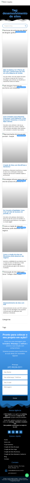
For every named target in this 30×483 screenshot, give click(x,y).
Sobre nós (7, 442)
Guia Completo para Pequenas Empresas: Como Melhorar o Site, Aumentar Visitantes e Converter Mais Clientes (14, 119)
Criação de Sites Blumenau (12, 452)
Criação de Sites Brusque (11, 447)
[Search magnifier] (26, 26)
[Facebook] (9, 432)
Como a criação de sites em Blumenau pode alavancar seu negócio (13, 256)
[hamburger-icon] (19, 2)
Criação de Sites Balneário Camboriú (15, 454)
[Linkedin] (16, 432)
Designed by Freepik (15, 480)
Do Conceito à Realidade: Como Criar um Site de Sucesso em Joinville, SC (14, 211)
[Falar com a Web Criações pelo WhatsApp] (27, 475)
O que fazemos (8, 444)
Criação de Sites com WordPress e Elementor (15, 166)
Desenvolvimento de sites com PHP (13, 303)
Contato (6, 459)
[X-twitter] (13, 432)
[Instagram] (20, 432)
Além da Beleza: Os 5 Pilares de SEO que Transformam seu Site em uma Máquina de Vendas (14, 71)
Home (6, 440)
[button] (26, 2)
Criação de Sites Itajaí (10, 449)
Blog (5, 456)
